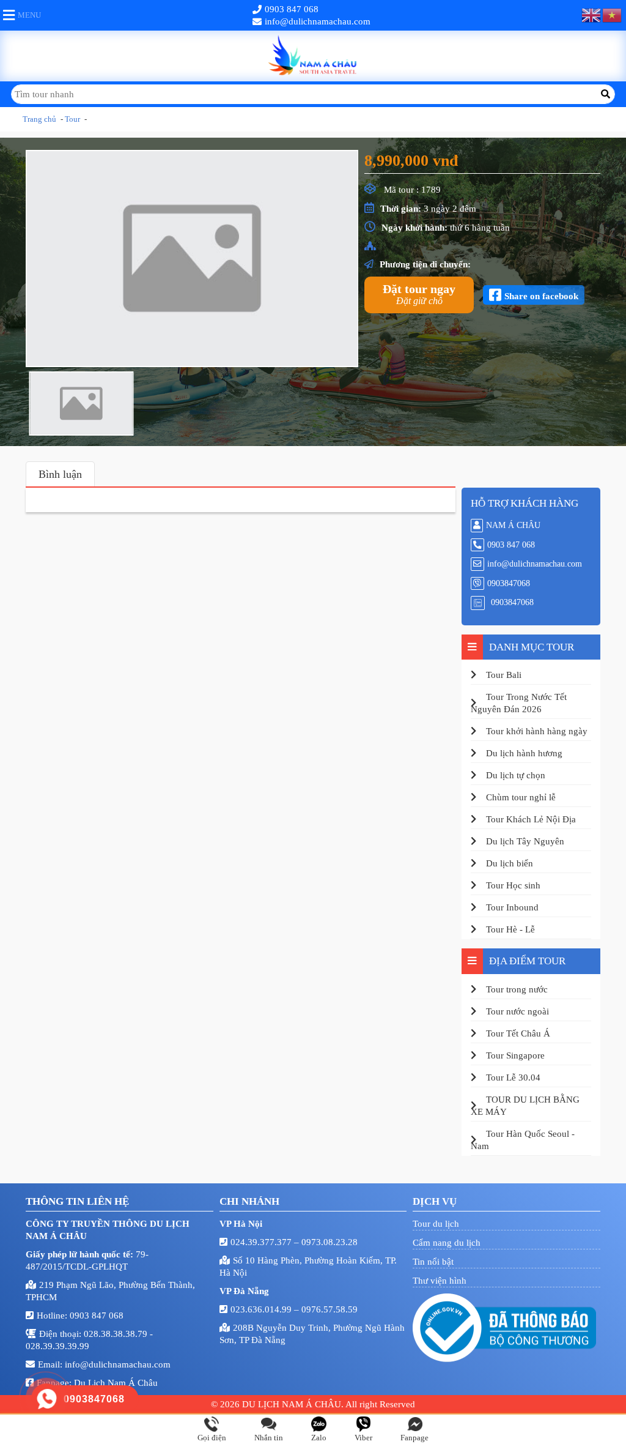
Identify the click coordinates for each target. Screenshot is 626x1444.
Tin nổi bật (433, 1262)
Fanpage (414, 1437)
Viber (363, 1437)
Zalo (318, 1437)
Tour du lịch (436, 1224)
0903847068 (508, 583)
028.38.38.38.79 (117, 1334)
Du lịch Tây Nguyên (525, 841)
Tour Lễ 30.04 (513, 1077)
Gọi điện (211, 1437)
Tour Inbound (512, 907)
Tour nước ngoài (517, 1011)
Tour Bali (503, 675)
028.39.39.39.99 (57, 1346)
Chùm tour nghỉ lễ (521, 797)
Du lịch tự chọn (515, 775)
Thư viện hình (439, 1281)
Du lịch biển (509, 863)
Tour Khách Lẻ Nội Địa (531, 819)
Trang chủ (39, 119)
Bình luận (60, 474)
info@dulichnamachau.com (317, 21)
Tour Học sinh (513, 885)
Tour (72, 119)
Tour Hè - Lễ (510, 929)
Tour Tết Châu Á (518, 1033)
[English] (591, 15)
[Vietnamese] (612, 15)
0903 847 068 (292, 9)
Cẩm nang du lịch (447, 1243)
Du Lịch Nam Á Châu (116, 1383)
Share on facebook (541, 295)
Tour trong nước (517, 989)
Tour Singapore (515, 1055)
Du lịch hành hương (524, 753)
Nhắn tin (268, 1437)
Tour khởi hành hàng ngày (536, 731)
